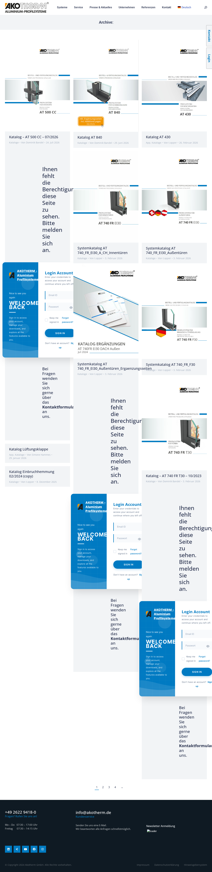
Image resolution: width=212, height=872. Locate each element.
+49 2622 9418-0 (20, 812)
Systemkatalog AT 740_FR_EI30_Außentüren (166, 250)
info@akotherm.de (93, 812)
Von (32, 142)
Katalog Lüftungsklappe (28, 449)
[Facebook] (34, 849)
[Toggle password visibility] (71, 308)
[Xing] (17, 849)
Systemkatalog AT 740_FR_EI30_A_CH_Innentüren (103, 250)
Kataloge (14, 142)
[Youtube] (25, 849)
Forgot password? (67, 320)
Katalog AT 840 (90, 137)
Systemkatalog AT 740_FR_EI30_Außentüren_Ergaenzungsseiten (115, 366)
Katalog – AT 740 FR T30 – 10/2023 (173, 475)
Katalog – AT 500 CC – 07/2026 (33, 137)
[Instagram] (42, 849)
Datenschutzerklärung (166, 864)
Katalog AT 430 (158, 137)
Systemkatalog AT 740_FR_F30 (170, 364)
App (148, 142)
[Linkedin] (8, 849)
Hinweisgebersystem (195, 864)
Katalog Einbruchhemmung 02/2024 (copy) (31, 473)
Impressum (143, 864)
